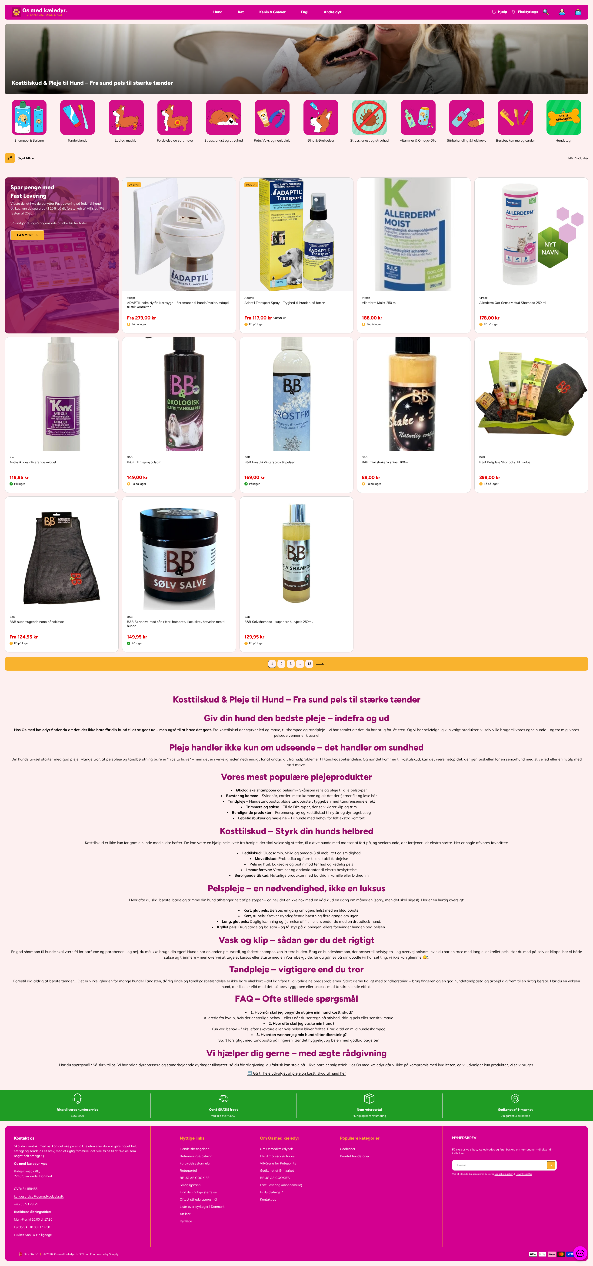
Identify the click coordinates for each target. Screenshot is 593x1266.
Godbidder (347, 1149)
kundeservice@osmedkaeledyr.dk (38, 1196)
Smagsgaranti (190, 1185)
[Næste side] (320, 664)
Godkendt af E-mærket (277, 1170)
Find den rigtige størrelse (198, 1192)
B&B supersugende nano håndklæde (37, 622)
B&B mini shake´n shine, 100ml (385, 462)
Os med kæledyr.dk (66, 1254)
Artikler (185, 1214)
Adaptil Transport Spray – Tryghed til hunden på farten (284, 303)
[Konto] (562, 12)
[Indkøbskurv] (575, 12)
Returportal (188, 1170)
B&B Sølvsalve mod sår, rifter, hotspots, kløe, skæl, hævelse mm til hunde (176, 624)
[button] (21, 158)
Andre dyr (332, 12)
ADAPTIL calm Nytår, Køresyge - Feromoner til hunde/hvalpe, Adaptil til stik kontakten (178, 305)
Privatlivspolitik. (524, 1173)
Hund (218, 12)
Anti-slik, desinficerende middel (33, 462)
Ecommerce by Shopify (104, 1254)
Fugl (304, 12)
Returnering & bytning (196, 1156)
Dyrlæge (186, 1221)
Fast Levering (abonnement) (281, 1185)
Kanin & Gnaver (272, 12)
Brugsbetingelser (504, 1173)
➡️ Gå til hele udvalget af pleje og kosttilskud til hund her (296, 1073)
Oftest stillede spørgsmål (198, 1199)
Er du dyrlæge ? (271, 1192)
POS (81, 1254)
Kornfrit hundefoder (354, 1156)
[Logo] (39, 12)
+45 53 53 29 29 (26, 1204)
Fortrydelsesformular (195, 1163)
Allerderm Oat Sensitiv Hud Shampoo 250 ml (512, 303)
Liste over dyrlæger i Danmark (202, 1207)
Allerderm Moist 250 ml (379, 303)
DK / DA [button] (29, 1254)
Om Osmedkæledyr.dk (276, 1149)
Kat (241, 12)
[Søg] (546, 12)
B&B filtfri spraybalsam (144, 462)
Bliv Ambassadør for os (277, 1156)
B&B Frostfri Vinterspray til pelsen (269, 462)
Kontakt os (268, 1199)
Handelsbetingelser (194, 1149)
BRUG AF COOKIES (195, 1178)
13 (309, 664)
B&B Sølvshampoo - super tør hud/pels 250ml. (278, 622)
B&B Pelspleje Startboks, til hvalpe (504, 462)
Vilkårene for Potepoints (278, 1163)
